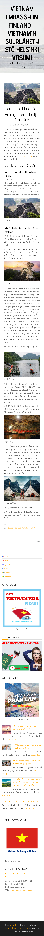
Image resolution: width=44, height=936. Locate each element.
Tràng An (33, 528)
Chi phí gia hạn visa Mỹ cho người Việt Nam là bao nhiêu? (20, 801)
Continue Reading (11, 739)
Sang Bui (30, 125)
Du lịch (10, 528)
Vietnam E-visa (14, 925)
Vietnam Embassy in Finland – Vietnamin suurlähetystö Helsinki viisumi (22, 33)
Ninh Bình (25, 528)
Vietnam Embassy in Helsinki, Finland (16, 928)
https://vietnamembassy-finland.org (22, 890)
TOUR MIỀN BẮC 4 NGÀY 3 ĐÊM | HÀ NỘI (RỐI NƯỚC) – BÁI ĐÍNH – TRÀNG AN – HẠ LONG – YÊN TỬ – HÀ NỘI (26, 782)
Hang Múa (17, 528)
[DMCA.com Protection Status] (22, 905)
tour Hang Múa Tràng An (25, 156)
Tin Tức (12, 524)
